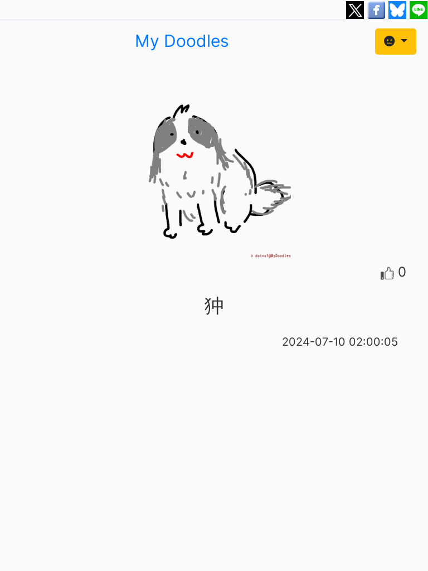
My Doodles (182, 41)
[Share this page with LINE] (418, 9)
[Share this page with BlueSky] (399, 9)
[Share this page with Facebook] (377, 9)
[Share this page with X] (356, 9)
